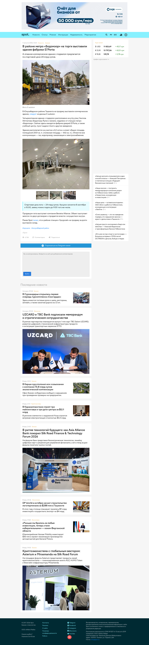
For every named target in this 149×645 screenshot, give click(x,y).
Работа (44, 636)
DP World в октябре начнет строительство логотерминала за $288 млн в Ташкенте (44, 504)
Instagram (72, 628)
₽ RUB (97, 54)
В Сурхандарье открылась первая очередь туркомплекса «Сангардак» (41, 295)
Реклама (45, 625)
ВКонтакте (72, 631)
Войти (27, 274)
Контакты (45, 623)
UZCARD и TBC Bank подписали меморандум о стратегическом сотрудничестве (52, 316)
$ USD (97, 47)
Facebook (72, 625)
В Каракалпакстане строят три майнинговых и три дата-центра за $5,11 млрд (43, 409)
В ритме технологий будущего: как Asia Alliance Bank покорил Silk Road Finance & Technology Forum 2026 (53, 433)
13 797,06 (108, 50)
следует (33, 114)
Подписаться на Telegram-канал (57, 245)
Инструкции (63, 35)
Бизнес (36, 291)
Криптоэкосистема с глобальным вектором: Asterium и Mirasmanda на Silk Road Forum (51, 552)
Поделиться (55, 237)
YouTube (72, 633)
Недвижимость (76, 35)
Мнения (53, 35)
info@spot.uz (95, 639)
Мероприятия (90, 35)
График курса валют (100, 59)
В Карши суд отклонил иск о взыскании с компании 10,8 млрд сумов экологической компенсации (43, 387)
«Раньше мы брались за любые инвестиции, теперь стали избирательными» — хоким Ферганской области (43, 527)
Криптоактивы (36, 404)
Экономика (36, 500)
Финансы (37, 311)
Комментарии (40, 237)
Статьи (44, 35)
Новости (36, 35)
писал (35, 220)
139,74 (106, 54)
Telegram (72, 623)
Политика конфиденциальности (49, 632)
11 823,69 (107, 47)
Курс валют (99, 43)
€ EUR (98, 50)
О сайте (45, 628)
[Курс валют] (121, 35)
